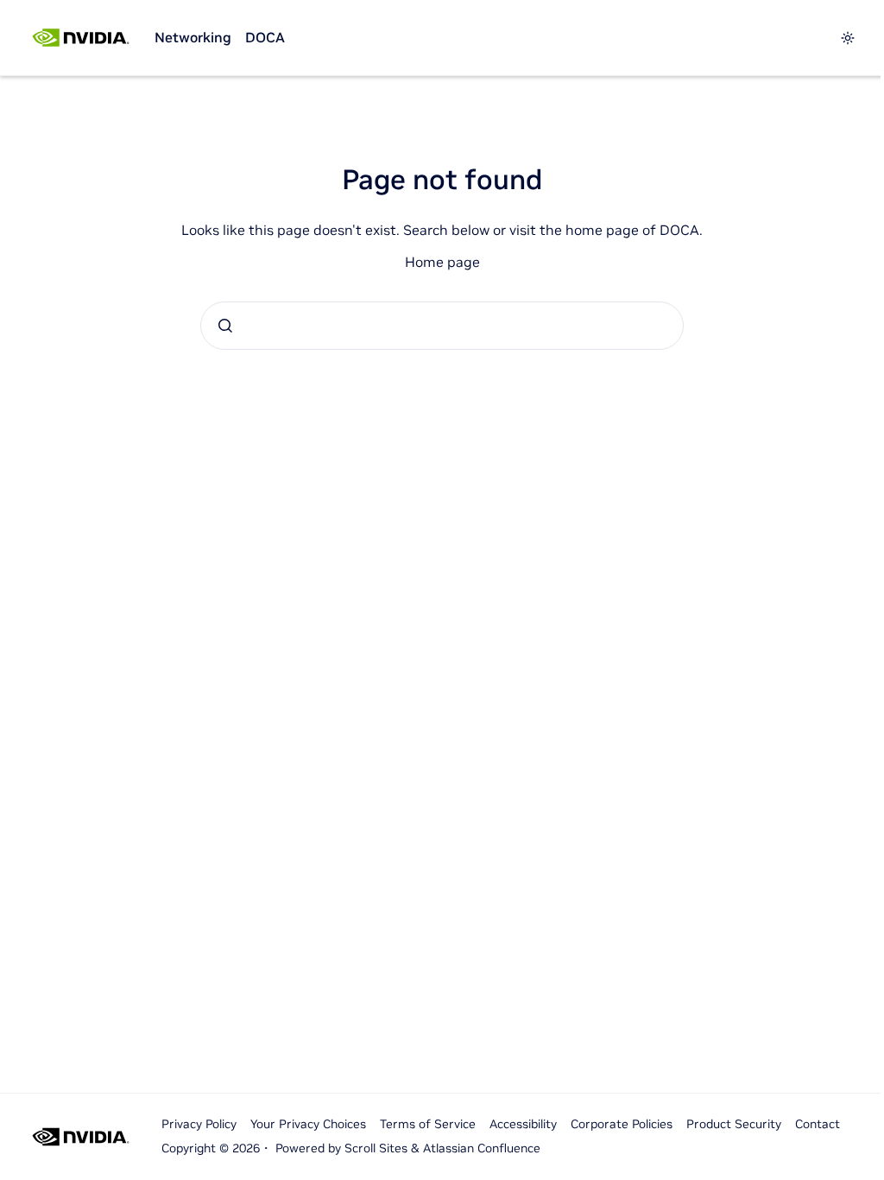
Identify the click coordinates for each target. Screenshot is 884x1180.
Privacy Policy (199, 1124)
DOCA (265, 37)
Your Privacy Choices (308, 1124)
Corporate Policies (621, 1124)
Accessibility (523, 1124)
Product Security (733, 1124)
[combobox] (442, 325)
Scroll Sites (375, 1148)
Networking (193, 37)
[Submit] (225, 325)
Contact (817, 1124)
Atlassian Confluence (481, 1148)
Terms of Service (428, 1124)
